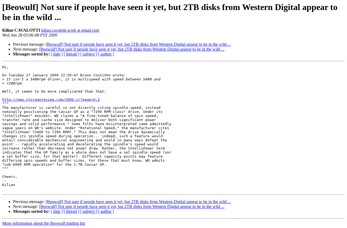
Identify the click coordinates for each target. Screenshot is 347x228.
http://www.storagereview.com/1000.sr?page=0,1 (51, 99)
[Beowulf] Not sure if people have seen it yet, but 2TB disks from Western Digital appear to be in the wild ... (138, 44)
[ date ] (57, 54)
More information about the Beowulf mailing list (43, 223)
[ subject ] (88, 54)
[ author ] (106, 54)
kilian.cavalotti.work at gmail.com (70, 30)
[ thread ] (71, 54)
